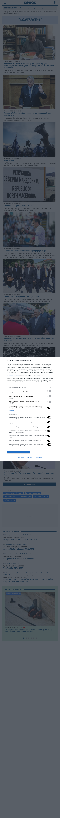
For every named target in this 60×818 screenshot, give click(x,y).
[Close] (56, 360)
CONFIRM (19, 452)
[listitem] (30, 387)
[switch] (49, 391)
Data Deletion (21, 457)
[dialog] (30, 409)
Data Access (30, 457)
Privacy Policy (38, 457)
